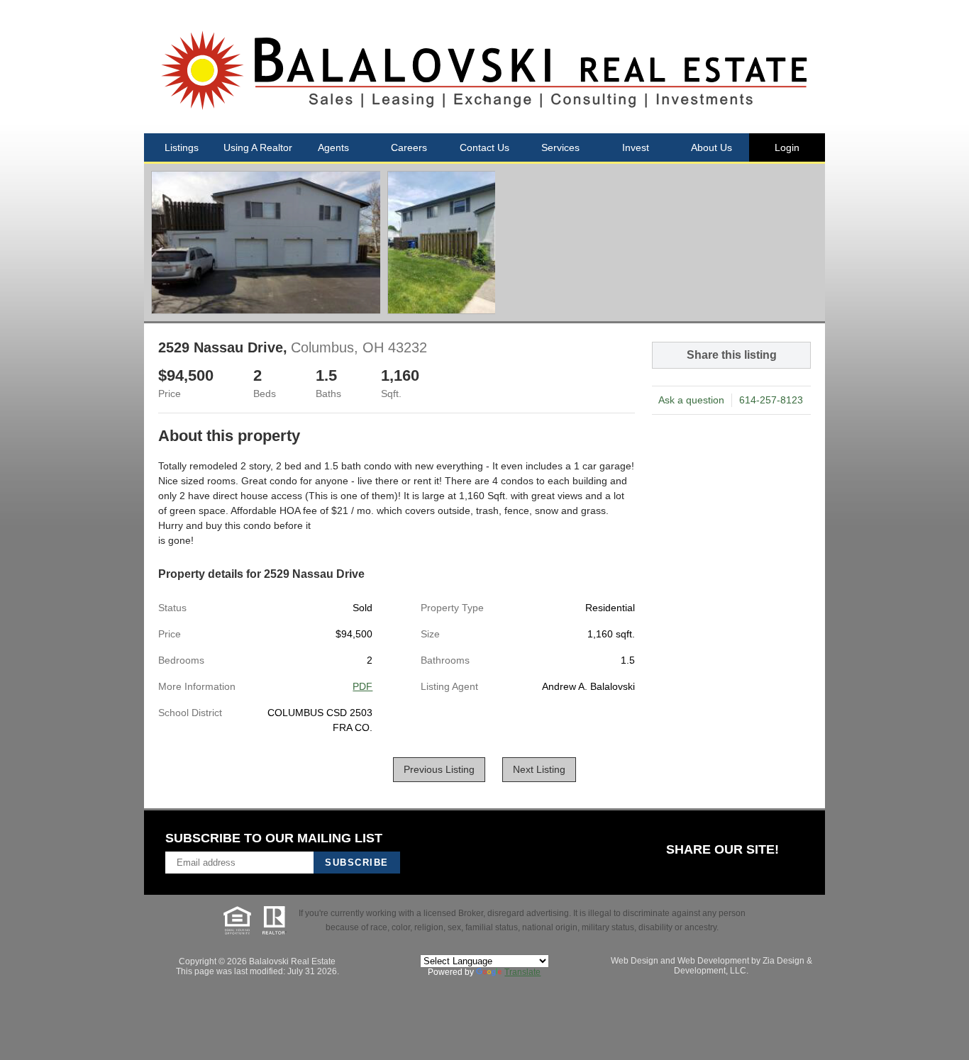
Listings (182, 147)
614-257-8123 (771, 400)
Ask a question (691, 400)
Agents (333, 147)
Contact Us (484, 147)
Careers (409, 147)
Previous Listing (439, 770)
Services (560, 147)
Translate (522, 972)
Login (787, 147)
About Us (711, 147)
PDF (362, 686)
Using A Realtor (257, 147)
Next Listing (539, 770)
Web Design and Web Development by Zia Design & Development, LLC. (711, 966)
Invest (635, 147)
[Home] (484, 66)
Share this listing (732, 355)
